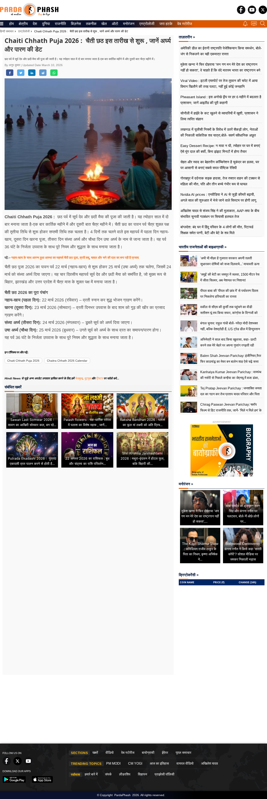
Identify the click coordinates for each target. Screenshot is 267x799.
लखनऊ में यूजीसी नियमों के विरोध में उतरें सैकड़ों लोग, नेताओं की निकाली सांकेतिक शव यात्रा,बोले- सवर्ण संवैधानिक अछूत (219, 132)
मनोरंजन (128, 24)
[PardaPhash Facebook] (241, 13)
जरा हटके (165, 24)
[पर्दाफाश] (29, 16)
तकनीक (90, 24)
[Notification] (245, 25)
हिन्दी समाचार (7, 31)
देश (35, 24)
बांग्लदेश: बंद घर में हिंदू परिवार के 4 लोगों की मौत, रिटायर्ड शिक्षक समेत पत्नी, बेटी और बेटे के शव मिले (216, 230)
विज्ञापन (142, 774)
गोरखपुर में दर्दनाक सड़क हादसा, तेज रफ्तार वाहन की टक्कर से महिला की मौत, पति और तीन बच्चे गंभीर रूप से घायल (220, 181)
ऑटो (114, 24)
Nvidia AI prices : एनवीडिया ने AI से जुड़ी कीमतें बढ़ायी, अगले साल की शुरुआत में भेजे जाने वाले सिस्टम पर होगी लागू (218, 197)
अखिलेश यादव (209, 763)
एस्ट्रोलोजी (145, 24)
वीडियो (110, 752)
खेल (103, 24)
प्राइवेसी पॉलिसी (164, 774)
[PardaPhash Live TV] (254, 24)
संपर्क (108, 774)
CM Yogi (135, 763)
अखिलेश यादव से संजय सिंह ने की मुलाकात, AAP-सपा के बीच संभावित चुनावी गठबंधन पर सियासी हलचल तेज (219, 214)
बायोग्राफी (148, 752)
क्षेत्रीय (23, 24)
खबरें (95, 752)
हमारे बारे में (91, 774)
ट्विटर (99, 378)
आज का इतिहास (159, 763)
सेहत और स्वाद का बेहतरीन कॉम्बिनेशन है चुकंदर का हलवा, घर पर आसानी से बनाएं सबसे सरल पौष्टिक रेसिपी (219, 165)
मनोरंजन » (186, 484)
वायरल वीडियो (185, 763)
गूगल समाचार (183, 752)
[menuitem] (11, 24)
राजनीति (60, 24)
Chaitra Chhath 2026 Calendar (67, 360)
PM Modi (113, 763)
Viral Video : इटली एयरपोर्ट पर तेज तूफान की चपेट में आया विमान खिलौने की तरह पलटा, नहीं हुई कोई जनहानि (219, 84)
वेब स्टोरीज (183, 24)
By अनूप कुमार (13, 65)
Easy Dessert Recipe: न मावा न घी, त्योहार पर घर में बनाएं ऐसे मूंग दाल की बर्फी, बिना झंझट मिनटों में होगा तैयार (220, 149)
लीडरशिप (124, 774)
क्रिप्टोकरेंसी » (189, 575)
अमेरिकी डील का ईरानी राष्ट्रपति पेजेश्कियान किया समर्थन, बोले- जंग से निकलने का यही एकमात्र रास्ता (221, 51)
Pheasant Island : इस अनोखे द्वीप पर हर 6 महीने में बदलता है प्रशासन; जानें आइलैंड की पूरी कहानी (220, 100)
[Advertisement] (88, 521)
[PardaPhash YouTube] (252, 13)
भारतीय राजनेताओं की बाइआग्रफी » (203, 247)
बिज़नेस (75, 24)
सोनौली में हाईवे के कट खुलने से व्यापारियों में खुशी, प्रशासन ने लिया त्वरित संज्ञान (219, 116)
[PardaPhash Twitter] (263, 13)
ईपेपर (165, 752)
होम (11, 24)
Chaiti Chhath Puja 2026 (23, 360)
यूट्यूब (88, 378)
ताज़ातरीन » (187, 37)
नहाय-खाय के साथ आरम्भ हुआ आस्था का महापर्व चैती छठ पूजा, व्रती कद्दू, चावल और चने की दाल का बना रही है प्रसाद (75, 257)
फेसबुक (79, 378)
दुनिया (45, 24)
